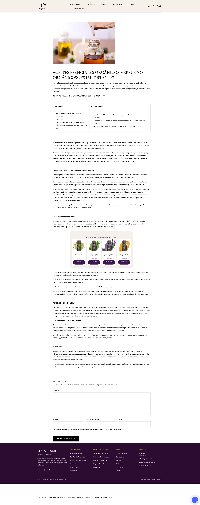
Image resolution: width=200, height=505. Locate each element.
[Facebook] (39, 470)
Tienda (118, 460)
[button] (195, 500)
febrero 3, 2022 (58, 68)
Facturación (120, 467)
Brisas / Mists (74, 467)
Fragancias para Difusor (78, 460)
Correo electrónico (93, 419)
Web (120, 419)
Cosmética (89, 4)
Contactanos (120, 457)
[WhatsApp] (49, 470)
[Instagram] (44, 470)
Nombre (56, 419)
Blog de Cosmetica (99, 464)
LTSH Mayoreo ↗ (80, 8)
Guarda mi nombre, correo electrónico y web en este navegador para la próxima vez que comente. (87, 429)
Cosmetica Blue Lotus (100, 453)
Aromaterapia (75, 4)
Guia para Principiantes (101, 457)
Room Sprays (74, 464)
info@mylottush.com (146, 459)
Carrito (118, 471)
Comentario (57, 390)
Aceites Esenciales (76, 453)
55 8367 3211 (143, 455)
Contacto (130, 4)
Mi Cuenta (119, 464)
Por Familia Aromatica (77, 457)
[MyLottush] (44, 6)
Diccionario (97, 467)
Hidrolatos (73, 471)
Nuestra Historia (117, 4)
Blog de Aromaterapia (100, 460)
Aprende (102, 4)
